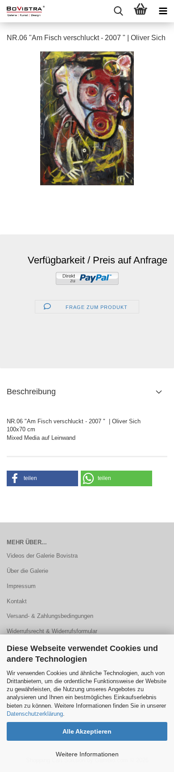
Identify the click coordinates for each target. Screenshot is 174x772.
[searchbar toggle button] (118, 11)
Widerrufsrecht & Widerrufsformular (52, 631)
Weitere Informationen (87, 754)
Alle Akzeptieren (87, 731)
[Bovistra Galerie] (22, 11)
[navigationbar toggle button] (163, 11)
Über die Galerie (27, 571)
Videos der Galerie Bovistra (42, 555)
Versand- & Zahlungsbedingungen (50, 616)
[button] (42, 478)
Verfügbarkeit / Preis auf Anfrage (97, 260)
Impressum (21, 586)
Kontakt (17, 601)
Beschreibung (31, 391)
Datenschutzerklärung (35, 713)
